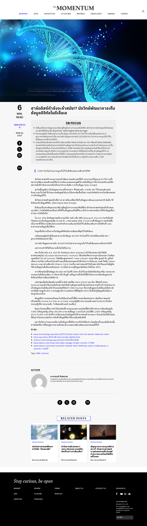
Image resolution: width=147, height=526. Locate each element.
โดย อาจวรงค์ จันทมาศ (40, 460)
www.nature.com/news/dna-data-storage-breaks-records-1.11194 (64, 343)
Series (111, 13)
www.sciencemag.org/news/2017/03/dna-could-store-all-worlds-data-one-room (71, 334)
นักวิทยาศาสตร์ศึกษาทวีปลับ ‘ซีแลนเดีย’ (42, 447)
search (143, 11)
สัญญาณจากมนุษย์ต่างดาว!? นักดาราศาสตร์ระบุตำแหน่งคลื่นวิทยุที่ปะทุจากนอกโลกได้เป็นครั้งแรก (102, 451)
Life (36, 13)
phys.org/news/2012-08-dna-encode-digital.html (57, 337)
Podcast (58, 494)
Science (45, 353)
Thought (96, 13)
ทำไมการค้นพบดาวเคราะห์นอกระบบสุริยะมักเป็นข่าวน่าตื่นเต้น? (72, 449)
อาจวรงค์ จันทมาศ (59, 376)
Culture (66, 13)
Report (23, 13)
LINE (20, 161)
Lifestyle (49, 13)
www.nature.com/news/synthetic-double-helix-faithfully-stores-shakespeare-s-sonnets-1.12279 (71, 347)
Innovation (20, 126)
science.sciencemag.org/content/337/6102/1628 (56, 340)
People (81, 13)
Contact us (101, 488)
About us (79, 488)
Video (124, 13)
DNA (38, 353)
